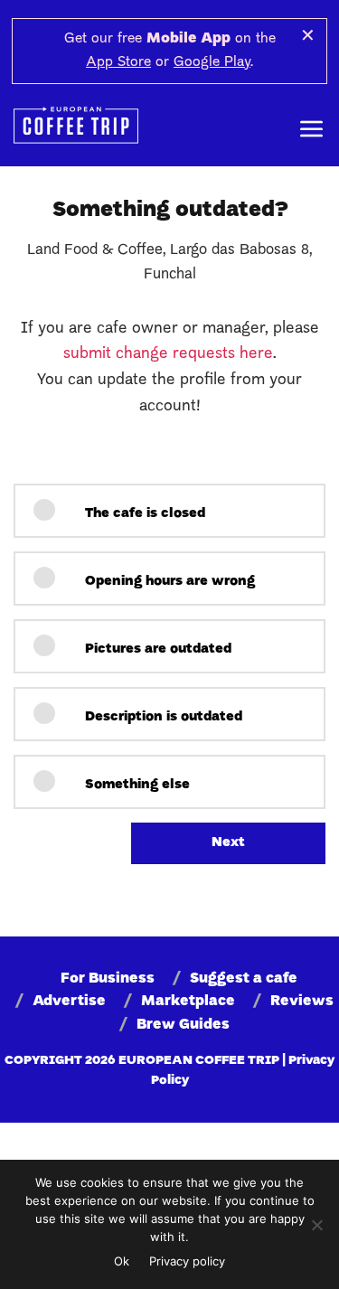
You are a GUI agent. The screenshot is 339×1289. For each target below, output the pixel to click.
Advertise (69, 1001)
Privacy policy (187, 1261)
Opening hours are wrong (168, 581)
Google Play (212, 62)
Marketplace (188, 1001)
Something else (135, 785)
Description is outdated (161, 717)
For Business (108, 979)
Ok (121, 1261)
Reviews (302, 1001)
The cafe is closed (143, 514)
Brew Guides (183, 1025)
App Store (118, 62)
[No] (316, 1225)
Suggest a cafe (243, 979)
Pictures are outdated (156, 649)
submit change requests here (168, 354)
